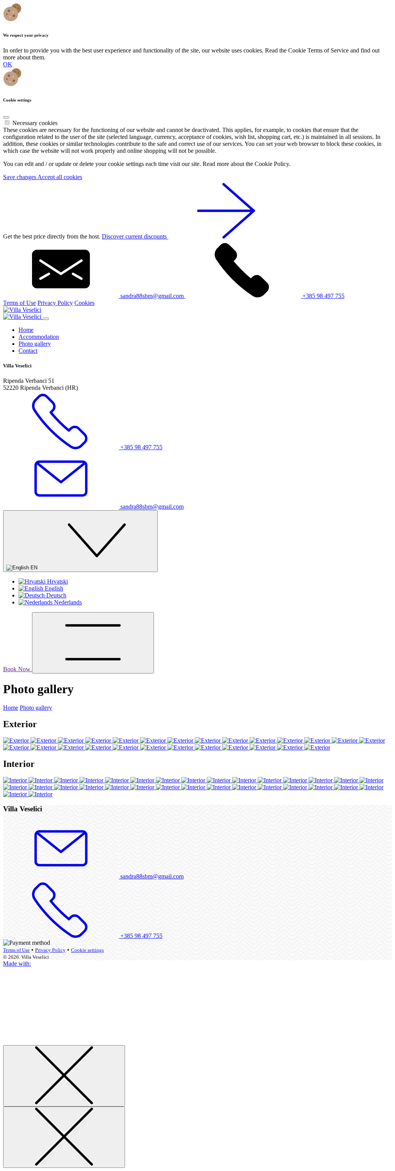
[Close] (6, 117)
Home (26, 330)
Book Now (17, 669)
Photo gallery (35, 343)
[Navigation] (93, 642)
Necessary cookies (34, 123)
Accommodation (39, 336)
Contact (28, 350)
